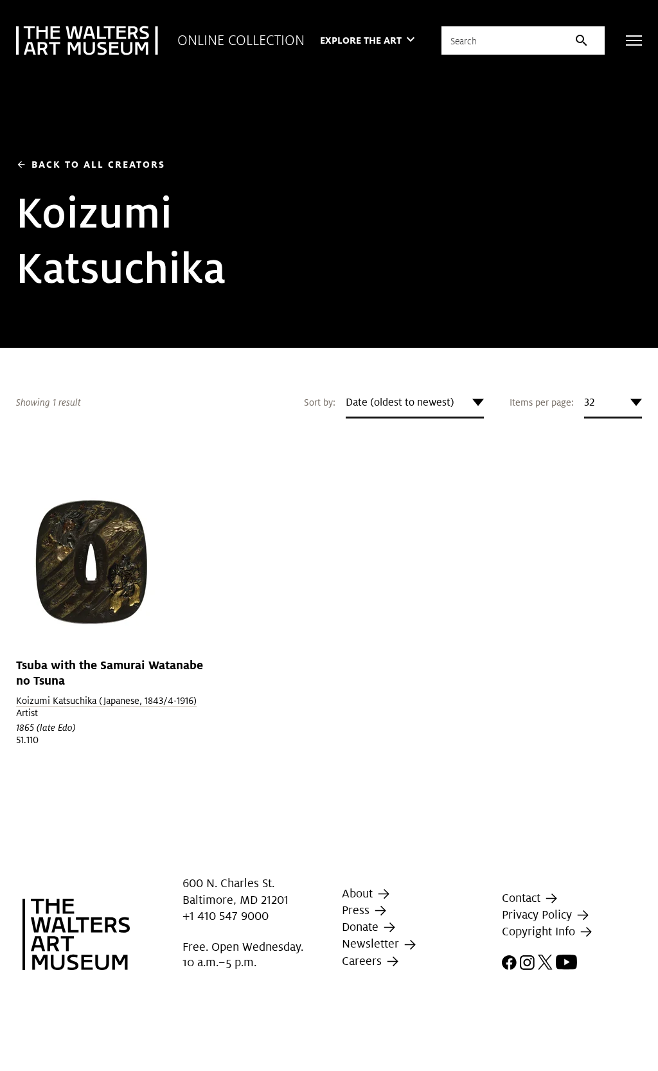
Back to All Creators (90, 164)
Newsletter (372, 943)
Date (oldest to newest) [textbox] (400, 402)
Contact (523, 897)
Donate (362, 926)
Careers (363, 960)
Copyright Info (540, 931)
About (359, 893)
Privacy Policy (538, 914)
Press (357, 910)
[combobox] (415, 402)
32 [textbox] (589, 402)
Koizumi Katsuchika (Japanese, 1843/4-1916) (106, 700)
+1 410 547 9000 (225, 915)
